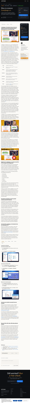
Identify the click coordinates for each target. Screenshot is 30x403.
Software (12, 391)
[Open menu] (25, 1)
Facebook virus (6, 51)
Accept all (15, 400)
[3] (5, 101)
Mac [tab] (6, 241)
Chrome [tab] (15, 241)
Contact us (21, 396)
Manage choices (25, 400)
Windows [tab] (3, 241)
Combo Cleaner (8, 146)
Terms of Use (21, 391)
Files (11, 392)
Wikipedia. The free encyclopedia (13, 346)
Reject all (20, 400)
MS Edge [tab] (9, 241)
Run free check (20, 381)
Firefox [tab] (12, 241)
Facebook (2, 395)
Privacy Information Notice (23, 392)
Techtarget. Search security (13, 347)
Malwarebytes (3, 146)
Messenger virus (12, 51)
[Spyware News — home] (5, 389)
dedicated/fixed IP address (5, 310)
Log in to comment (16, 365)
